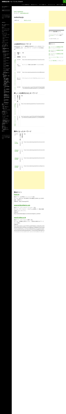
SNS (2, 27)
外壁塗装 (3, 111)
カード (3, 33)
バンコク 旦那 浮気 (52, 60)
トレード (4, 118)
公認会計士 (4, 129)
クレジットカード (6, 37)
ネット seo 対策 (16, 142)
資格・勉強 (4, 127)
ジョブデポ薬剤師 (6, 57)
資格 (3, 74)
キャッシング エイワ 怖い (54, 57)
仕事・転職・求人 (5, 45)
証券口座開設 (5, 121)
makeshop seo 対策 (17, 150)
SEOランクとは (27, 20)
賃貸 (2, 126)
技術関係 (4, 84)
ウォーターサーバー (5, 30)
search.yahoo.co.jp (24, 13)
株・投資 (3, 112)
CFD (3, 114)
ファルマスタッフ (6, 63)
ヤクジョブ (5, 68)
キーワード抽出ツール (42, 4)
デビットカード (5, 40)
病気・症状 (4, 106)
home (15, 11)
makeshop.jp (20, 11)
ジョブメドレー (6, 60)
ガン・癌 (4, 44)
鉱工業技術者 (6, 99)
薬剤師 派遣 (5, 72)
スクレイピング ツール (51, 4)
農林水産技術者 (6, 97)
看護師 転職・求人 (6, 48)
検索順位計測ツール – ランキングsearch (12, 1)
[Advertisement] (29, 32)
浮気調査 (3, 123)
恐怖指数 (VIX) (5, 120)
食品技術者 (6, 102)
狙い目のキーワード (34, 4)
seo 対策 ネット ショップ (15, 65)
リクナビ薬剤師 (6, 69)
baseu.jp (16, 194)
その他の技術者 (6, 86)
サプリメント (4, 42)
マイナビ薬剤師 (6, 65)
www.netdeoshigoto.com (22, 205)
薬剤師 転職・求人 (6, 51)
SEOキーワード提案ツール (61, 4)
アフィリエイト (4, 28)
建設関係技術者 (6, 91)
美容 (3, 108)
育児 (2, 124)
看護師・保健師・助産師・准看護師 (6, 82)
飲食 (2, 130)
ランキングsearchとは (25, 4)
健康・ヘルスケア (5, 104)
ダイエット (5, 109)
